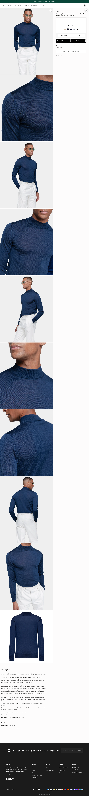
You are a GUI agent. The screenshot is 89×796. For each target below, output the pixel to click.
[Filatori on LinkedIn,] (39, 790)
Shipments (48, 767)
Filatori (57, 11)
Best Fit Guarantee (50, 770)
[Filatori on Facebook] (34, 790)
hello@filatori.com (79, 772)
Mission (34, 770)
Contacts (61, 772)
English (7, 789)
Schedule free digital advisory (71, 51)
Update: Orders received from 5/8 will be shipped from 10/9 (44, 1)
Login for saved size (78, 35)
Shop (4, 5)
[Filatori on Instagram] (36, 790)
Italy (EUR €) (14, 789)
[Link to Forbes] (10, 780)
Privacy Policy (62, 770)
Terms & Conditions (63, 767)
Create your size (64, 35)
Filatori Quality (35, 772)
